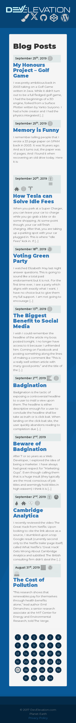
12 (58, 645)
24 (58, 662)
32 (34, 678)
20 (26, 662)
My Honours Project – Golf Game (31, 70)
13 (17, 653)
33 (42, 678)
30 (58, 670)
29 (50, 670)
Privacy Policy (38, 718)
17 (50, 653)
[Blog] (65, 19)
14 (26, 653)
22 (42, 662)
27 (34, 670)
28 (42, 670)
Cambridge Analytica (28, 513)
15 (34, 653)
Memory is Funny (36, 130)
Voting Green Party (31, 258)
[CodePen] (54, 19)
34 (50, 678)
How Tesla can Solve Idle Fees (33, 198)
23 (50, 662)
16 (42, 653)
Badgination (30, 385)
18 (58, 653)
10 (42, 645)
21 (34, 662)
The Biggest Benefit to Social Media (35, 321)
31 (26, 678)
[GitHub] (43, 19)
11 (50, 645)
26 (26, 670)
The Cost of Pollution (28, 582)
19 (17, 662)
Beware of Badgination (30, 446)
